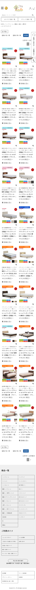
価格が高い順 (17, 35)
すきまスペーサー (22, 513)
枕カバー (21, 489)
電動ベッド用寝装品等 (7, 513)
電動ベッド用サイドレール (8, 509)
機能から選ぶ (18, 24)
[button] (33, 459)
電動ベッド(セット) (6, 501)
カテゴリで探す (8, 19)
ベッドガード (22, 517)
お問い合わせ (22, 541)
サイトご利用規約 (22, 573)
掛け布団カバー (22, 485)
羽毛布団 (4, 517)
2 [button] (30, 44)
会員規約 (21, 577)
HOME (2, 24)
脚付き (24, 24)
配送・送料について (6, 549)
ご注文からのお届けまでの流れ (9, 541)
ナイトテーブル (22, 505)
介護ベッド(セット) (6, 505)
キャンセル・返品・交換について (9, 553)
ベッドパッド (22, 477)
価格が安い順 (6, 35)
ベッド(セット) (5, 485)
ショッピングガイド (6, 537)
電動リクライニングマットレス (9, 497)
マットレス (4, 481)
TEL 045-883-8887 (18, 560)
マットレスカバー (22, 481)
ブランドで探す (25, 19)
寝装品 (3, 525)
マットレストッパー (23, 509)
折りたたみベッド (22, 497)
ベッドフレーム (9, 24)
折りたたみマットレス (23, 501)
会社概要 (4, 573)
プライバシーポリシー (7, 577)
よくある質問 (22, 537)
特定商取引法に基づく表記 (8, 581)
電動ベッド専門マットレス (8, 493)
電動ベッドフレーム (6, 489)
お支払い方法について (7, 545)
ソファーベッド (22, 493)
